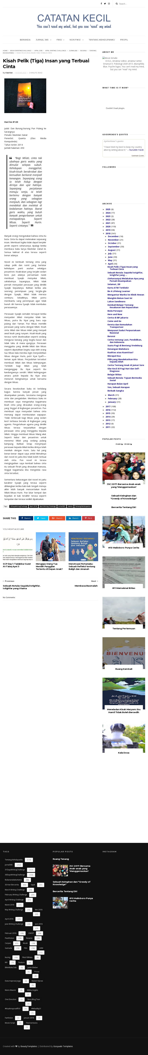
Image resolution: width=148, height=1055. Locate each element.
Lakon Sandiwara (116, 301)
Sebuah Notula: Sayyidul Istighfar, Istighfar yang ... (125, 273)
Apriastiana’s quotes (114, 141)
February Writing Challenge (16, 894)
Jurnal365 (73, 51)
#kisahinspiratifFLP (12, 1008)
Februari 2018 (10, 933)
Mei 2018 (38, 909)
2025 (108, 209)
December (113, 236)
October (112, 243)
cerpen (8, 943)
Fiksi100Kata (27, 957)
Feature (21, 962)
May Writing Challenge (14, 909)
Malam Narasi (37, 981)
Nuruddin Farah (136, 149)
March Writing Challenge (15, 890)
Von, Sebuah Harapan (119, 387)
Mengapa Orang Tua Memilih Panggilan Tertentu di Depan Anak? (49, 566)
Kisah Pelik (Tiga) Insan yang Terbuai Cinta (123, 268)
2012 (108, 423)
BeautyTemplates (29, 1046)
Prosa (36, 971)
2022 (108, 219)
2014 (108, 416)
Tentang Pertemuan (123, 628)
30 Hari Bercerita (12, 884)
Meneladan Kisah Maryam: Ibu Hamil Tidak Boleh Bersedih (123, 711)
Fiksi (59, 40)
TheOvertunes (31, 1023)
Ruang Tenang (124, 443)
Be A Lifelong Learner (119, 291)
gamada (8, 948)
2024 (108, 212)
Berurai (111, 336)
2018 (108, 233)
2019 (108, 230)
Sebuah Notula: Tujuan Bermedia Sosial (125, 379)
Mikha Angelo (32, 990)
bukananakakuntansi (13, 880)
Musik (25, 943)
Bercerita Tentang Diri (123, 507)
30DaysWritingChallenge (21, 51)
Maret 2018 (9, 905)
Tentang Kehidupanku (102, 40)
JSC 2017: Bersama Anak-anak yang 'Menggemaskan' (123, 485)
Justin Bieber (33, 967)
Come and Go (114, 321)
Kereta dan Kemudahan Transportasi (120, 325)
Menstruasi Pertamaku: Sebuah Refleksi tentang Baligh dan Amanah (82, 566)
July (110, 253)
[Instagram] (109, 3)
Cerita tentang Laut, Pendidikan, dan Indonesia (125, 341)
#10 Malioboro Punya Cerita (123, 547)
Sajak (33, 884)
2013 (108, 420)
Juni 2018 (38, 924)
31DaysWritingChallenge (15, 869)
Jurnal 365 (42, 40)
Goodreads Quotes (138, 156)
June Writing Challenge (14, 924)
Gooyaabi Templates (63, 1046)
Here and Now (115, 314)
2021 (108, 223)
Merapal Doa (114, 356)
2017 (108, 406)
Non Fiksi (75, 40)
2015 (108, 413)
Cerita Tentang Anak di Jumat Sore (126, 365)
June (110, 257)
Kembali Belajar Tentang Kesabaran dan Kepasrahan (123, 306)
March (111, 395)
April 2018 (38, 51)
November (113, 239)
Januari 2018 (29, 1018)
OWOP (31, 933)
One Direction (10, 999)
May (110, 260)
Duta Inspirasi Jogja (13, 981)
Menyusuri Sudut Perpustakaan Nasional (124, 331)
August (112, 250)
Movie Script (10, 1023)
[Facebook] (101, 3)
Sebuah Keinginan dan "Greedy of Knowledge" (124, 497)
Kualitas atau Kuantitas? (120, 352)
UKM (41, 948)
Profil (124, 40)
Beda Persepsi (115, 310)
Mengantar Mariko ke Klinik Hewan (126, 294)
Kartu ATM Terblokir (118, 287)
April (110, 263)
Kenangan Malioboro (118, 349)
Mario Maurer (10, 990)
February (113, 398)
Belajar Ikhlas (115, 374)
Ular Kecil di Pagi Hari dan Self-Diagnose (124, 369)
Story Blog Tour (33, 999)
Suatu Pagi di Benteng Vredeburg (125, 345)
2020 (108, 226)
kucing (7, 957)
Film (25, 948)
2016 (108, 410)
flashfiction (9, 938)
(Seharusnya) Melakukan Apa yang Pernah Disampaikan (126, 279)
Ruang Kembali (123, 669)
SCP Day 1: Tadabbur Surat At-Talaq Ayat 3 (17, 565)
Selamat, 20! (114, 284)
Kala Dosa (123, 752)
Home (5, 51)
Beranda (25, 40)
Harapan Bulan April (118, 383)
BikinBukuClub (11, 967)
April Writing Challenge (55, 51)
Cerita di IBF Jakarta (118, 317)
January (112, 402)
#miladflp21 (36, 1008)
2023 (108, 216)
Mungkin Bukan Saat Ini (120, 298)
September (114, 246)
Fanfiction (9, 1018)
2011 (108, 427)
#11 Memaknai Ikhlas (123, 588)
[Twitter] (105, 3)
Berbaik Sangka (116, 390)
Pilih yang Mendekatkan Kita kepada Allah (123, 360)
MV (6, 962)
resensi (83, 51)
